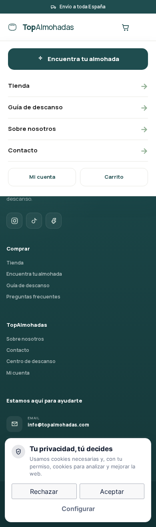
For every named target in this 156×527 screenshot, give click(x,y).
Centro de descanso (31, 361)
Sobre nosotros (78, 129)
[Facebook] (54, 221)
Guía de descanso (78, 107)
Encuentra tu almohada (83, 59)
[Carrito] (125, 27)
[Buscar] (109, 27)
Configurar (78, 509)
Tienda (78, 86)
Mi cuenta (42, 176)
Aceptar (112, 491)
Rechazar (44, 491)
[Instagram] (14, 221)
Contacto (78, 150)
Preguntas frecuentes (33, 296)
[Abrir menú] (142, 27)
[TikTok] (34, 221)
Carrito (114, 176)
